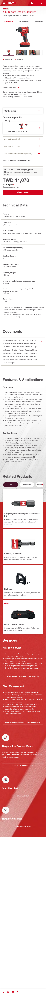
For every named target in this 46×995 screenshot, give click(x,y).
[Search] (41, 3)
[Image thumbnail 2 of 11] (21, 53)
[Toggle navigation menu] (3, 3)
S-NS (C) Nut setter (13, 553)
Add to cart (24, 192)
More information (9, 88)
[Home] (11, 3)
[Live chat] (12, 992)
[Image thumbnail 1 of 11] (8, 53)
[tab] (8, 21)
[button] (23, 128)
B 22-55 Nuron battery (14, 624)
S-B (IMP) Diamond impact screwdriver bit (22, 514)
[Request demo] (8, 992)
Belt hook (8, 589)
